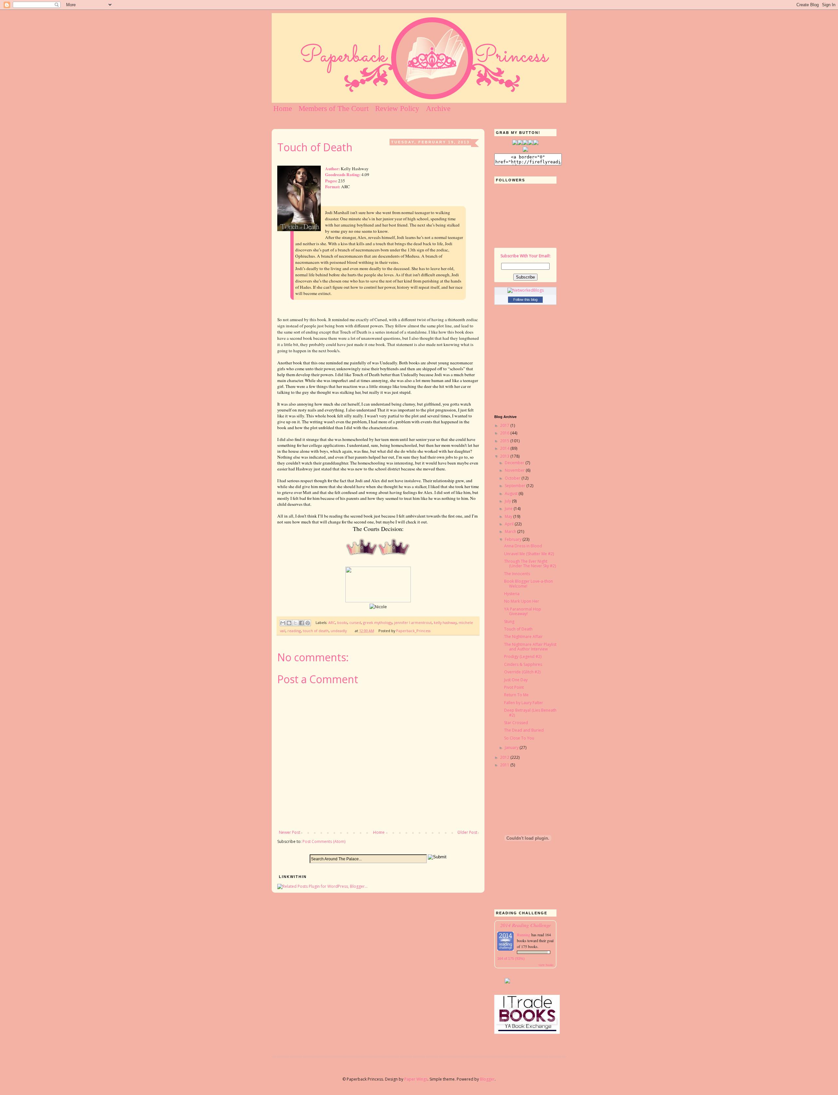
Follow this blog (525, 299)
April (510, 524)
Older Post (467, 832)
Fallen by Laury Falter (523, 702)
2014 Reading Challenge (525, 925)
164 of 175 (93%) (511, 958)
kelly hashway (445, 622)
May (509, 516)
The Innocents (517, 573)
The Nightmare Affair (523, 636)
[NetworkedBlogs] (525, 290)
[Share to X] (295, 623)
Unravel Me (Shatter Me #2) (529, 554)
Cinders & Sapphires (523, 664)
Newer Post (289, 832)
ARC (331, 622)
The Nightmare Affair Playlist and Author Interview (530, 647)
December (515, 462)
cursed (355, 622)
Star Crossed (516, 722)
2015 (505, 441)
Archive (438, 108)
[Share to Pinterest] (307, 623)
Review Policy (397, 108)
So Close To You (519, 738)
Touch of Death (518, 629)
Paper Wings (416, 1079)
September (515, 485)
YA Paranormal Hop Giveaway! (522, 611)
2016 (505, 433)
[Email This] (283, 623)
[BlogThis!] (289, 623)
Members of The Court (334, 108)
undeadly (339, 630)
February (513, 539)
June (509, 508)
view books (546, 964)
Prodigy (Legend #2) (522, 656)
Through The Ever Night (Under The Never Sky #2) (530, 563)
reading (294, 630)
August (512, 493)
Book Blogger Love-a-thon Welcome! (528, 583)
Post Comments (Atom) (323, 841)
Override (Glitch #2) (522, 672)
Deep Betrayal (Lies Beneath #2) (530, 712)
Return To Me (516, 695)
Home (282, 108)
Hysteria (511, 593)
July (508, 501)
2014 (505, 448)
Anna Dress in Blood (523, 546)
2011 (505, 765)
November (515, 470)
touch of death (316, 630)
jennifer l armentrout (413, 622)
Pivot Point (514, 687)
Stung (509, 621)
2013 (505, 456)
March (511, 531)
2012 (505, 757)
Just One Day (516, 680)
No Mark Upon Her (521, 601)
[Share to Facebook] (301, 623)
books (342, 622)
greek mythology (377, 622)
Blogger (487, 1079)
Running (524, 934)
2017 (505, 425)
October (513, 478)
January (512, 747)
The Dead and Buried (524, 730)
